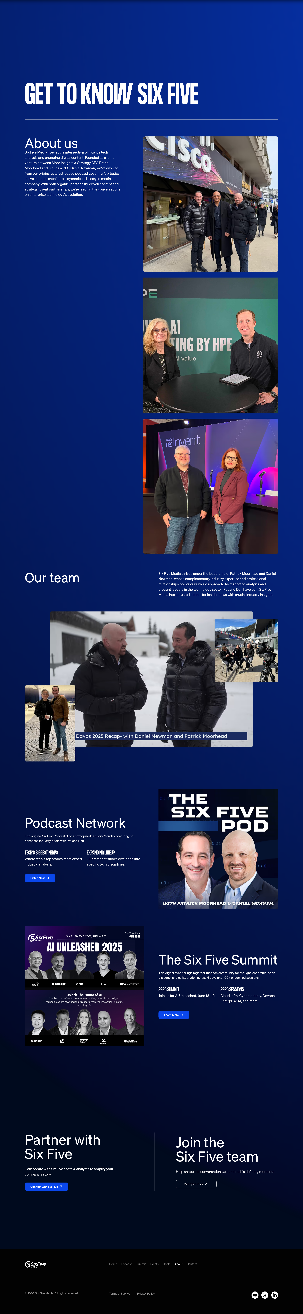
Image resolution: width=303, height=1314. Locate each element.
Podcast (126, 1264)
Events (154, 1264)
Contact (192, 1264)
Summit (141, 1264)
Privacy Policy (146, 1293)
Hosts (166, 1264)
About (179, 1264)
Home (113, 1264)
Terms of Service (119, 1293)
